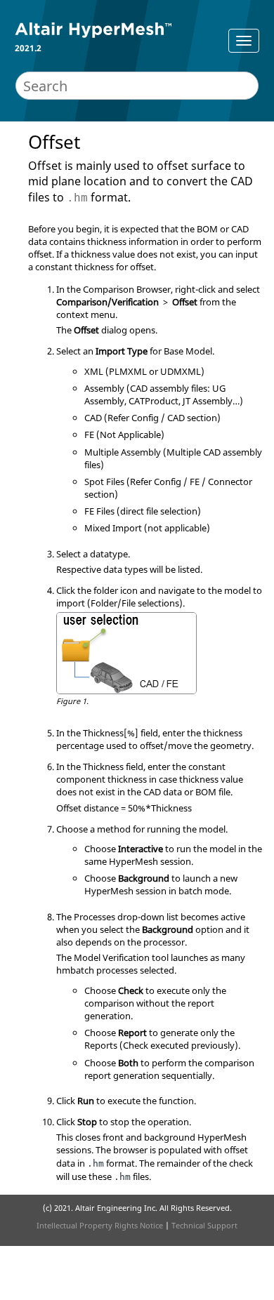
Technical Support (204, 1225)
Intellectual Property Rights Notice (100, 1225)
